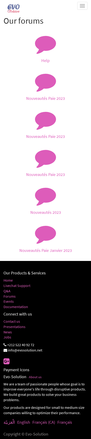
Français (64, 422)
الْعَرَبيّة (9, 422)
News (8, 332)
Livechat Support (17, 285)
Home (8, 280)
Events (9, 301)
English (23, 422)
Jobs (7, 337)
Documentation (16, 306)
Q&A (7, 291)
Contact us (12, 321)
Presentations (14, 326)
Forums (10, 296)
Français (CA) (43, 422)
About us (35, 377)
